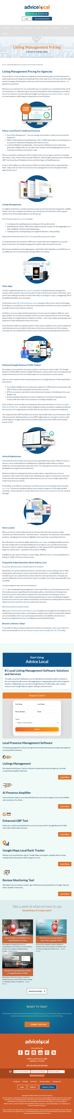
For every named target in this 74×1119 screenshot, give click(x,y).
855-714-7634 (32, 1065)
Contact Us (57, 1081)
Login (27, 19)
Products (5, 28)
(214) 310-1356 (55, 630)
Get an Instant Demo (42, 19)
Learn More (64, 777)
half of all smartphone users (26, 303)
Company (45, 28)
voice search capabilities (32, 290)
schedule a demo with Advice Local (23, 611)
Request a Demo (48, 1087)
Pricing (37, 28)
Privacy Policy (45, 1081)
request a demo (57, 94)
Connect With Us (38, 1024)
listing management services (16, 219)
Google (53, 295)
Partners (16, 28)
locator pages (42, 542)
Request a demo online (35, 630)
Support (5, 34)
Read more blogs (35, 991)
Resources (56, 28)
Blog (66, 28)
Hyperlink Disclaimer (32, 1109)
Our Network (28, 28)
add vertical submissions (49, 491)
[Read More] (13, 951)
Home (4, 64)
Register (33, 1087)
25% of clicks (29, 236)
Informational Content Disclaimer (50, 1109)
